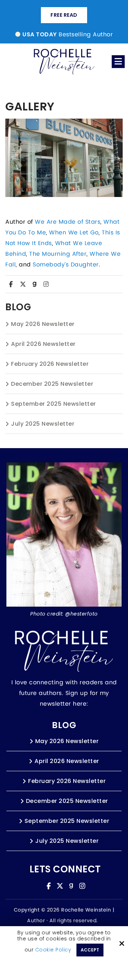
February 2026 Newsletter (50, 363)
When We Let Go (73, 232)
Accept (90, 950)
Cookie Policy (53, 950)
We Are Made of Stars (67, 222)
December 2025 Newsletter (52, 383)
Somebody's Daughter (66, 264)
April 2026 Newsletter (43, 344)
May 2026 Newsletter (43, 324)
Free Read (64, 15)
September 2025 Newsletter (53, 403)
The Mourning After (57, 254)
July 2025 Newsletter (42, 423)
